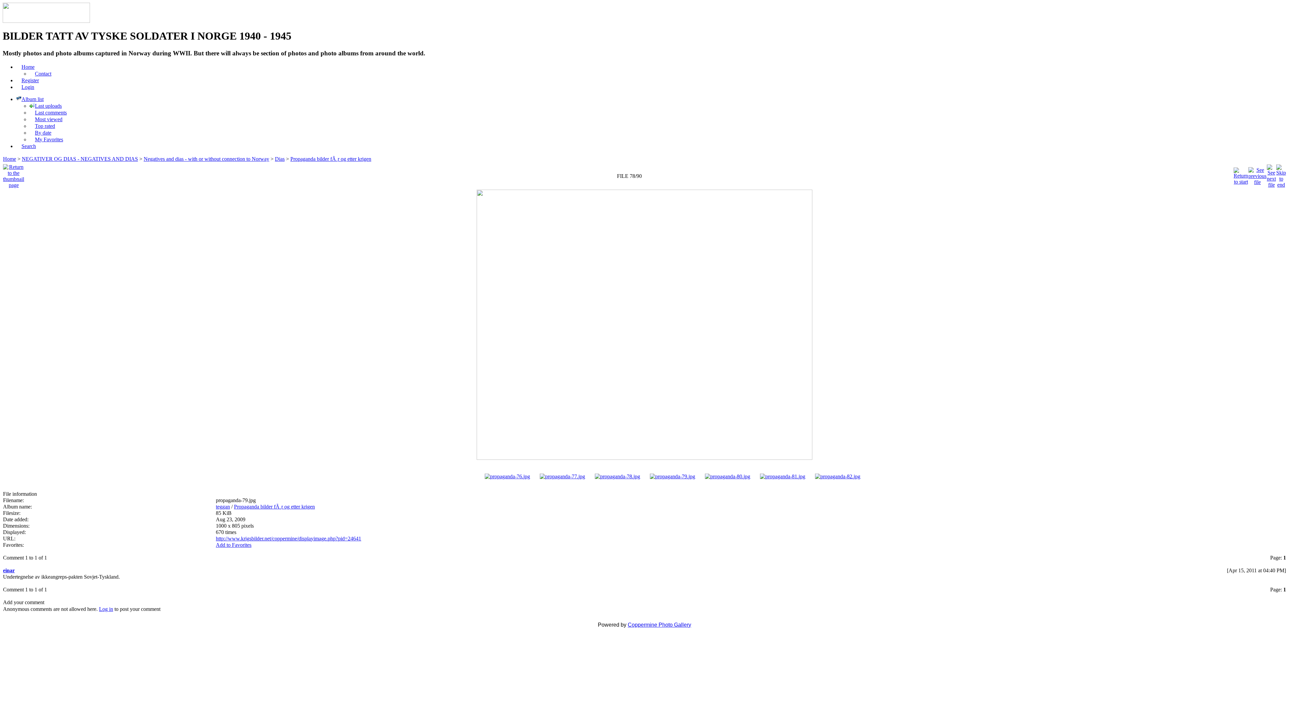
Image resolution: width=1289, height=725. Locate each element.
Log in (106, 609)
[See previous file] (1257, 174)
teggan (223, 507)
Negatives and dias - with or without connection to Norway (206, 159)
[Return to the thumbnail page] (13, 174)
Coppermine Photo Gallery (659, 625)
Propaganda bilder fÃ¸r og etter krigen (330, 159)
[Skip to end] (1281, 174)
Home (9, 159)
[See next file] (1271, 174)
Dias (280, 159)
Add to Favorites (233, 545)
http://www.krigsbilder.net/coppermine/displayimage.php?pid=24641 (288, 538)
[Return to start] (1241, 174)
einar (9, 570)
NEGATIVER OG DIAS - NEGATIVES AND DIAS (80, 159)
